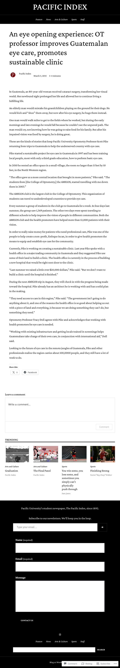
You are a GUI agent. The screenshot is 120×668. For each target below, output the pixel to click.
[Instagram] (60, 634)
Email (24, 558)
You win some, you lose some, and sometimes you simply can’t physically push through (72, 480)
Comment (104, 426)
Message (20, 577)
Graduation (11, 470)
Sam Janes (66, 493)
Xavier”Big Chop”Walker (101, 475)
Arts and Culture (12, 466)
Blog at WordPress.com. (60, 662)
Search (101, 649)
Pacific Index (60, 6)
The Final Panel (42, 470)
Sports (64, 466)
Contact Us (27, 620)
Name (24, 539)
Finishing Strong (99, 470)
